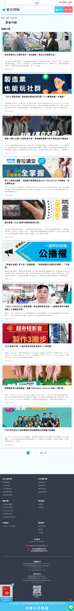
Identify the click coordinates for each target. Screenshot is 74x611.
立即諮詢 (40, 532)
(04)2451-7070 (37, 568)
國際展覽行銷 (41, 482)
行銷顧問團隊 (6, 482)
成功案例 (40, 504)
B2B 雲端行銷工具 (7, 514)
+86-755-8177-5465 (37, 582)
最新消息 (40, 529)
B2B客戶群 (41, 507)
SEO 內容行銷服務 (7, 507)
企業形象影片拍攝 (7, 495)
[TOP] (71, 600)
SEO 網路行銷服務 (7, 504)
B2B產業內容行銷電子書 (9, 517)
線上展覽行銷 (41, 485)
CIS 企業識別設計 (7, 488)
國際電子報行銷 (42, 492)
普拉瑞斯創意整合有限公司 (36, 603)
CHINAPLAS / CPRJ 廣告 (9, 526)
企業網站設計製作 (7, 492)
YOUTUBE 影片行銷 (8, 510)
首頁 (2, 18)
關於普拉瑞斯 (41, 526)
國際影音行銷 (41, 488)
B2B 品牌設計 (6, 485)
